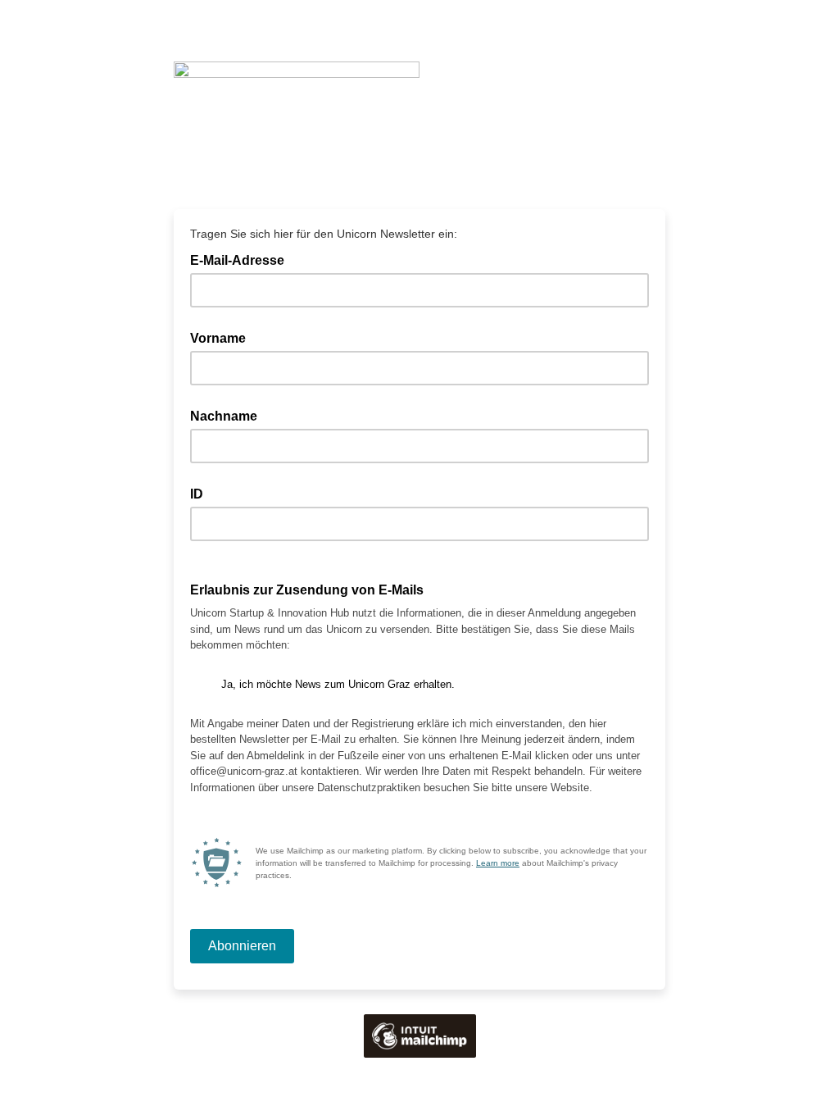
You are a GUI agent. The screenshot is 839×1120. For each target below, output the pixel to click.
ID (196, 494)
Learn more (497, 862)
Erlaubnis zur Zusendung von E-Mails (307, 590)
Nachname (223, 416)
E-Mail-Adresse (242, 259)
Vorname (218, 338)
